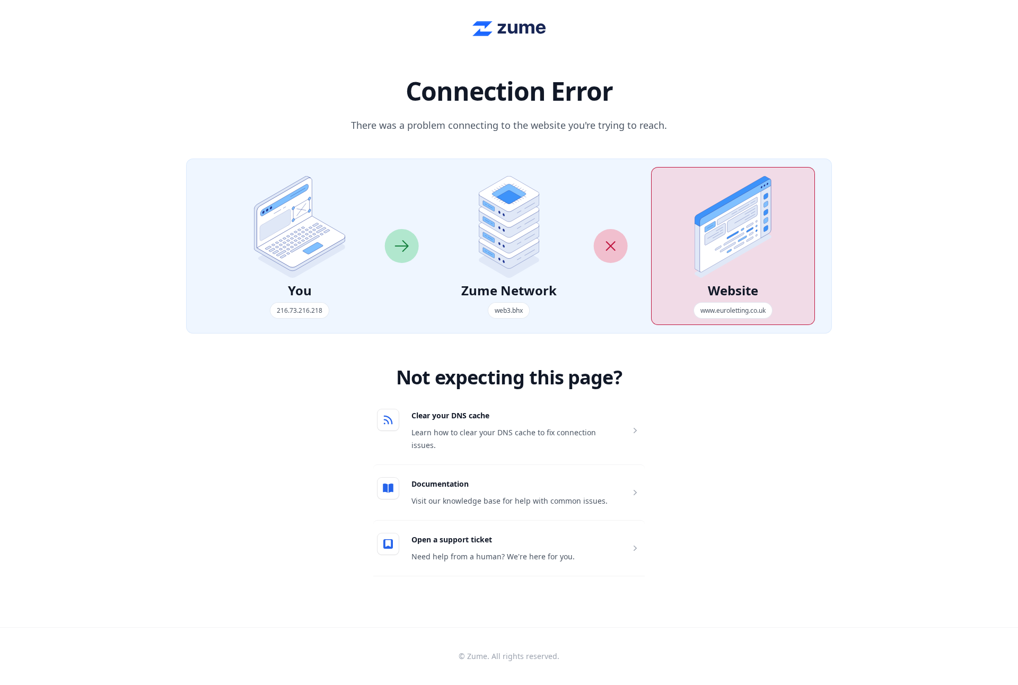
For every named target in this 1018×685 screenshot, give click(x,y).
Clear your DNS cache (450, 415)
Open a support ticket (451, 539)
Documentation (440, 484)
